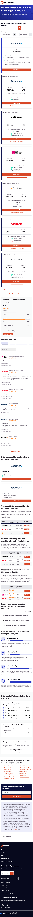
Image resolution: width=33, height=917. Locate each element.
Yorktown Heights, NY (25, 769)
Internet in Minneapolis (6, 887)
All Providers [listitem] (5, 343)
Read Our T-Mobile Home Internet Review (17, 177)
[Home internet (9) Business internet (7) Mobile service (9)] (8, 34)
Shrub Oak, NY (7, 769)
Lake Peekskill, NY (8, 771)
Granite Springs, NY (25, 767)
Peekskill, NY (23, 766)
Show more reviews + (16, 451)
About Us (15, 829)
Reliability (5, 318)
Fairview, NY (23, 773)
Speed (4, 314)
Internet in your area (5, 882)
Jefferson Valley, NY (9, 776)
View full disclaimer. (7, 290)
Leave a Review (8, 334)
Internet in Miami (4, 885)
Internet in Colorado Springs (7, 893)
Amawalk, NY (23, 771)
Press (2, 855)
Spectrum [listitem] (12, 343)
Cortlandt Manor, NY (9, 778)
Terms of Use (3, 907)
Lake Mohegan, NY (8, 766)
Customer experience (8, 325)
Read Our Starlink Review (17, 284)
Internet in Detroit (5, 890)
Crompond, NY (7, 767)
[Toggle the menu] (31, 2)
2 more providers (15, 294)
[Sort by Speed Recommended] (25, 34)
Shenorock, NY (24, 775)
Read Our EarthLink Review (16, 212)
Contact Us (3, 852)
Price (4, 321)
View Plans (16, 69)
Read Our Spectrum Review (16, 105)
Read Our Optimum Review (16, 141)
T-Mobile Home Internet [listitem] (22, 343)
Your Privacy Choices (6, 913)
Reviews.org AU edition (8, 861)
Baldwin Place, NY (24, 777)
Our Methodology (5, 858)
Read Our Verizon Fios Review (17, 248)
